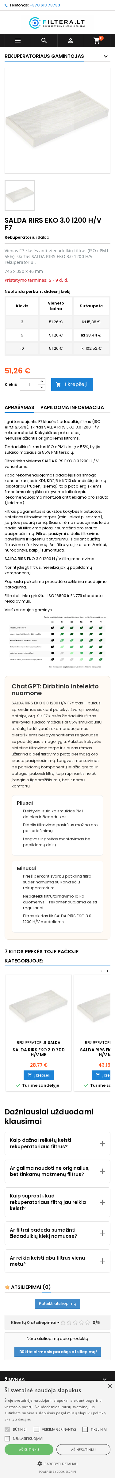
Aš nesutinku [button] (83, 1449)
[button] (7, 1429)
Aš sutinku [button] (29, 1449)
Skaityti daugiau (18, 1419)
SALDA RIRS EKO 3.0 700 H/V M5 (39, 1052)
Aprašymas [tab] (19, 407)
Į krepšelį (71, 384)
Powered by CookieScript (57, 1472)
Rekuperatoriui (21, 237)
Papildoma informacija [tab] (72, 407)
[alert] (57, 1429)
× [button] (109, 1386)
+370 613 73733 (45, 5)
